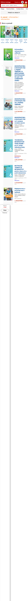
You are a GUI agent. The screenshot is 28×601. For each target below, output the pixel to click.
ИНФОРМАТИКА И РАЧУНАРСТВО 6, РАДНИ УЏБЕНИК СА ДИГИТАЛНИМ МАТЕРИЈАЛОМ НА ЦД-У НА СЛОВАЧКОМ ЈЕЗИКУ (11, 41)
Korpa (5, 210)
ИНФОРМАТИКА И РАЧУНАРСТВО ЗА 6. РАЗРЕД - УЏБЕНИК (7, 41)
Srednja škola (20, 8)
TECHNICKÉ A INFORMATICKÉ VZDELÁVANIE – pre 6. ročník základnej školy (25, 41)
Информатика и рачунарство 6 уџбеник (16, 41)
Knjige (2, 8)
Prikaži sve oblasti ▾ (14, 12)
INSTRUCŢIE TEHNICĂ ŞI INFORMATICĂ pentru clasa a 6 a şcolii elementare (20, 41)
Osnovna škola (10, 8)
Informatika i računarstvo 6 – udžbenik (2, 41)
